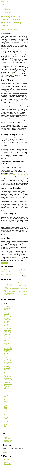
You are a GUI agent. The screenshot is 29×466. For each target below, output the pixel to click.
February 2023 (7, 346)
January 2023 (7, 347)
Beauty (5, 399)
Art (5, 396)
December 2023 (8, 331)
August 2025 (7, 308)
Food (5, 407)
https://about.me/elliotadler (7, 73)
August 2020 (7, 385)
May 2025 (6, 312)
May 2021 (6, 372)
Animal (6, 395)
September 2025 (8, 306)
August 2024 (7, 322)
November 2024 (8, 318)
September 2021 (8, 366)
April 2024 (6, 325)
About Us (6, 8)
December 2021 (8, 362)
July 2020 (6, 387)
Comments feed (8, 440)
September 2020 (8, 384)
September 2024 (8, 321)
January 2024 (7, 330)
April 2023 (6, 343)
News (5, 418)
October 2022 (7, 352)
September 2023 (8, 335)
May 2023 (6, 341)
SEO (5, 420)
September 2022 (8, 353)
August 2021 (7, 368)
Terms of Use (7, 12)
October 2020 (7, 382)
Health (5, 410)
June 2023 (6, 340)
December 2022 (8, 349)
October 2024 (7, 319)
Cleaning (6, 401)
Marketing (6, 414)
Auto (5, 398)
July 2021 (6, 369)
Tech (5, 426)
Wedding (6, 430)
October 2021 (7, 365)
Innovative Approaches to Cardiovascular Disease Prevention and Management (13, 273)
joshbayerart (14, 29)
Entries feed (7, 438)
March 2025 (7, 315)
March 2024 (7, 327)
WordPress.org (7, 441)
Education (6, 404)
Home (5, 411)
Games (5, 408)
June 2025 (6, 311)
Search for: (3, 275)
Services (6, 421)
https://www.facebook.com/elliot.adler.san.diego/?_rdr (14, 174)
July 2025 (6, 309)
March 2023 (7, 344)
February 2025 (7, 317)
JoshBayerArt (6, 5)
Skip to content (4, 1)
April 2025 (6, 314)
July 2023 (6, 338)
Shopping (6, 423)
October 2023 (7, 334)
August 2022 (7, 354)
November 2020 (8, 381)
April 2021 (6, 373)
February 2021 (7, 376)
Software (6, 424)
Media (5, 415)
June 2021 (6, 371)
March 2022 (7, 357)
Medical (6, 417)
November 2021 (8, 363)
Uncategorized (4, 263)
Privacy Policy (7, 11)
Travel (5, 427)
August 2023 (7, 337)
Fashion (6, 405)
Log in (5, 437)
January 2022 (7, 360)
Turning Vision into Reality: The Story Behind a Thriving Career (11, 21)
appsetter (4, 452)
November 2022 (8, 350)
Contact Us (7, 9)
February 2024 (7, 328)
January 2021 (7, 378)
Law (5, 412)
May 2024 (6, 324)
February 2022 (7, 359)
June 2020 (6, 388)
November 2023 (8, 333)
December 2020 (8, 379)
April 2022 (6, 356)
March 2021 (7, 375)
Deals (5, 402)
